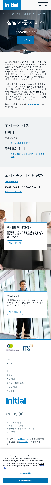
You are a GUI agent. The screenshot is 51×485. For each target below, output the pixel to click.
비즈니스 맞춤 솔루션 (15, 383)
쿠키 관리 (10, 431)
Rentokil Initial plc (21, 439)
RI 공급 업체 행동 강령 (16, 428)
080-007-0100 (25, 32)
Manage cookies (25, 473)
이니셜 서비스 (14, 14)
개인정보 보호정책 (14, 425)
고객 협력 (42, 14)
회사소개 (10, 391)
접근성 (31, 428)
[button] (25, 50)
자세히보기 (15, 243)
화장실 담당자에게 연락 (21, 143)
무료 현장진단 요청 (13, 191)
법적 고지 (21, 422)
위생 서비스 (11, 379)
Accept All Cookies (25, 480)
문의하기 (25, 40)
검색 (8, 359)
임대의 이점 (29, 14)
